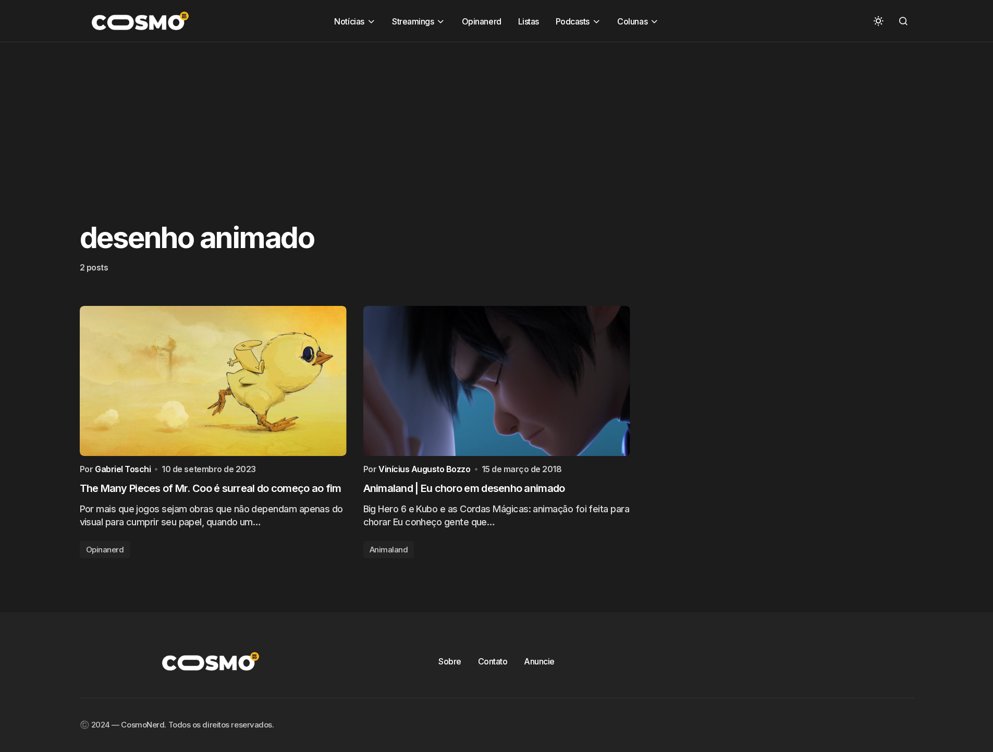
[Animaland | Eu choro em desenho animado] (496, 381)
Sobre (449, 661)
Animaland (389, 549)
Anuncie (539, 661)
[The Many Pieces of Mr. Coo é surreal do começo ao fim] (213, 381)
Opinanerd (105, 549)
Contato (493, 661)
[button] (878, 20)
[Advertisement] (313, 115)
